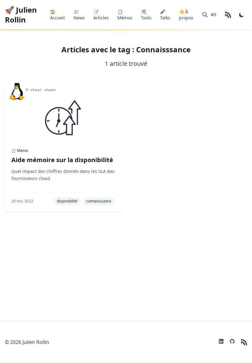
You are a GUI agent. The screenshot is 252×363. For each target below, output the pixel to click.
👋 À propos (186, 15)
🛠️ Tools (146, 15)
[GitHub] (233, 342)
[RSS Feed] (228, 14)
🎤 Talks (165, 15)
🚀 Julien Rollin (21, 15)
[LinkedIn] (222, 342)
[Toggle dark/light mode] (241, 14)
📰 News (79, 15)
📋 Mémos (124, 15)
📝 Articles (101, 15)
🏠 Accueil (57, 15)
